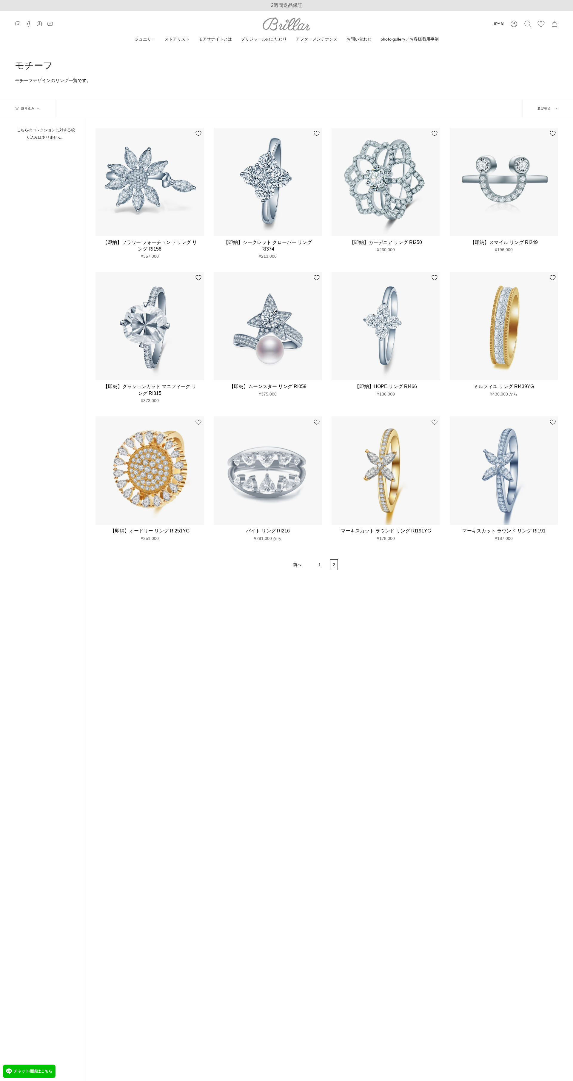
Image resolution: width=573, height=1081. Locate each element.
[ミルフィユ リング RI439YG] (504, 326)
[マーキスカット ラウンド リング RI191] (504, 470)
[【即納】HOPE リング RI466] (386, 326)
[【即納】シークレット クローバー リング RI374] (268, 182)
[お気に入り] (541, 23)
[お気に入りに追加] (198, 133)
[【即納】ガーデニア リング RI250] (386, 182)
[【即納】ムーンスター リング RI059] (268, 326)
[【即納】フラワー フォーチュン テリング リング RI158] (150, 182)
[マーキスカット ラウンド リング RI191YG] (386, 470)
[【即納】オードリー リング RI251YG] (150, 470)
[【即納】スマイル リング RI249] (504, 182)
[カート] (554, 23)
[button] (528, 23)
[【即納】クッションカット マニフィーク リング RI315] (150, 326)
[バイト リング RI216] (268, 470)
